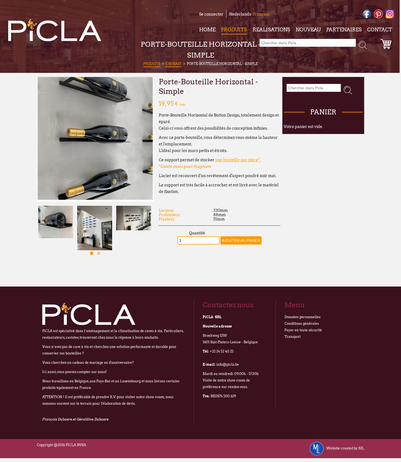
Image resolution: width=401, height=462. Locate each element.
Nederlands (240, 14)
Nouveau (308, 29)
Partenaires (344, 29)
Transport (293, 337)
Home (207, 29)
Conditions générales (302, 323)
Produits (234, 29)
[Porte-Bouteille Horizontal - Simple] (95, 198)
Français (261, 14)
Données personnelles (303, 317)
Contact (379, 29)
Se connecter (211, 14)
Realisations (271, 29)
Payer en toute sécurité (303, 330)
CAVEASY (174, 64)
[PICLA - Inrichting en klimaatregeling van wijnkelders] (54, 30)
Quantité (197, 233)
